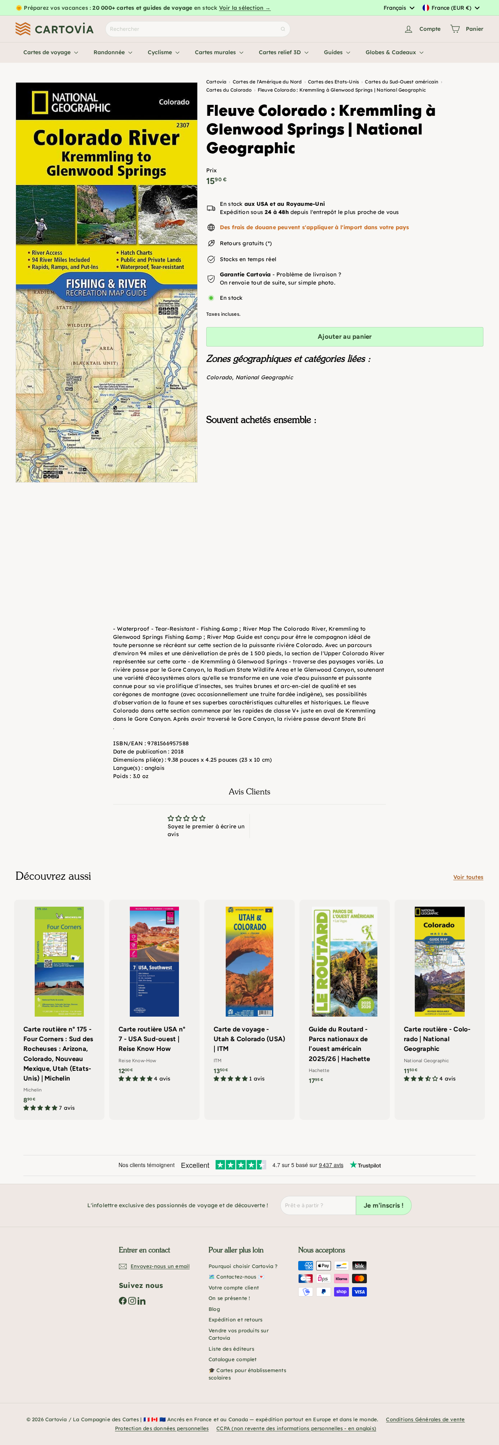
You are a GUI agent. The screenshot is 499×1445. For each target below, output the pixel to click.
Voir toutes (468, 877)
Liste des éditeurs (231, 1349)
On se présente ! (229, 1298)
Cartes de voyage (47, 52)
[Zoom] (106, 282)
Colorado (219, 377)
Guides (334, 52)
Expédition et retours (235, 1319)
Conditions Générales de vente (425, 1419)
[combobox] (398, 8)
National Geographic (264, 377)
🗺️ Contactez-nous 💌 (236, 1276)
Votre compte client (234, 1287)
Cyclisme (160, 52)
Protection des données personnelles (162, 1428)
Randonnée (110, 52)
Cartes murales (216, 52)
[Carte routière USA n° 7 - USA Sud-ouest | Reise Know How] (154, 995)
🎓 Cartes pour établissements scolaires (247, 1374)
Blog (214, 1309)
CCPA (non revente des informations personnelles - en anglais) (296, 1428)
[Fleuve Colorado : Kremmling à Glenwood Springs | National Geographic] (344, 470)
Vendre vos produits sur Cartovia (239, 1334)
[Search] (283, 29)
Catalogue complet (233, 1359)
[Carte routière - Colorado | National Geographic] (439, 995)
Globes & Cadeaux (392, 52)
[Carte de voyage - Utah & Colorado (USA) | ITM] (249, 995)
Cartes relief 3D (281, 52)
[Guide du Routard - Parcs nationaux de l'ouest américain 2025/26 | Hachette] (344, 996)
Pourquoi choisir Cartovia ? (243, 1266)
